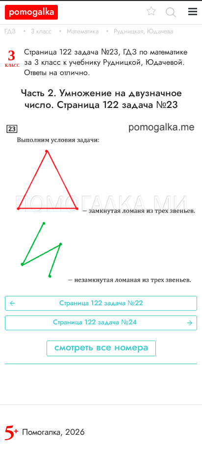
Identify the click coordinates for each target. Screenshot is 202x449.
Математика (83, 31)
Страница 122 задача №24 (95, 322)
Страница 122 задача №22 (101, 303)
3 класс (41, 31)
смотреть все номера (101, 347)
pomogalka (31, 11)
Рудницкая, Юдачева (143, 31)
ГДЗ (10, 31)
